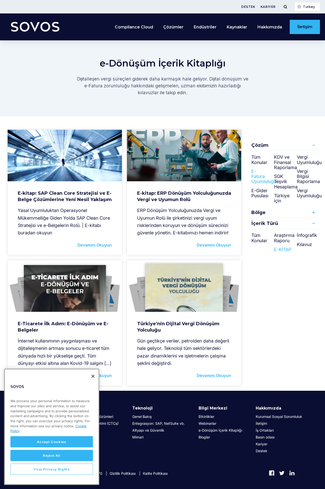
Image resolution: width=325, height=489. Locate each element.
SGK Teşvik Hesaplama (286, 181)
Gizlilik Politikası (123, 473)
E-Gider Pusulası (259, 193)
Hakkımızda (268, 408)
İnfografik (307, 235)
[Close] (93, 376)
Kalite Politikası (155, 473)
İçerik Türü (264, 223)
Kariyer (268, 7)
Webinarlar (207, 423)
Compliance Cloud (134, 27)
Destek (248, 7)
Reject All (51, 455)
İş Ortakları (265, 430)
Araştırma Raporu (284, 238)
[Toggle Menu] (285, 6)
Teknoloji (142, 408)
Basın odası (265, 437)
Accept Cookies (51, 442)
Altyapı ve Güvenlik (148, 430)
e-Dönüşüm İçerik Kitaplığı (220, 430)
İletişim (304, 26)
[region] (51, 427)
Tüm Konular (259, 159)
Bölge (258, 212)
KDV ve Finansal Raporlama (285, 162)
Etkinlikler (206, 416)
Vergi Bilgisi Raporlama (308, 176)
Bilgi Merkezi (213, 408)
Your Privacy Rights (52, 469)
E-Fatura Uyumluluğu (263, 176)
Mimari (137, 437)
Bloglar (204, 437)
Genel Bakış (142, 416)
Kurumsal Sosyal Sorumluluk (279, 416)
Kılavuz (304, 244)
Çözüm (259, 145)
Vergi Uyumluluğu (309, 193)
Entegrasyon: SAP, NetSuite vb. (158, 423)
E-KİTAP (282, 249)
